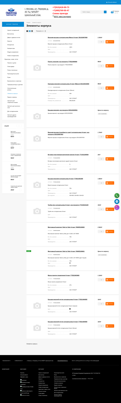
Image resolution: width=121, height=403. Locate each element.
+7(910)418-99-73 (61, 7)
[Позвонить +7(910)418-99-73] (116, 195)
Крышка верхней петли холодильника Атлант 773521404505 (67, 299)
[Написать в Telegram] (116, 201)
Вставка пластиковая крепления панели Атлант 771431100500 (68, 154)
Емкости (40, 379)
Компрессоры (42, 383)
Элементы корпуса (58, 383)
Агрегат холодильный (44, 372)
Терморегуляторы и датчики (60, 379)
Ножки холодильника (43, 387)
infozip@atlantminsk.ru (63, 360)
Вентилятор (41, 374)
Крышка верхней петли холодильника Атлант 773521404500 (67, 321)
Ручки (55, 374)
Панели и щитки (42, 391)
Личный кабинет (24, 374)
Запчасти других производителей (58, 395)
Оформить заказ (24, 377)
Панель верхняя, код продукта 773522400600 (62, 61)
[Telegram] (71, 16)
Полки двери (41, 393)
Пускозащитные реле (59, 372)
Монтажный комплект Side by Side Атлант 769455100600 (66, 227)
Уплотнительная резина (60, 381)
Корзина (22, 372)
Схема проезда (60, 13)
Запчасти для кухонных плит (60, 390)
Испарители (41, 381)
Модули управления (43, 385)
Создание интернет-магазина (79, 378)
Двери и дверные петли (44, 377)
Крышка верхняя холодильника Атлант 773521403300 (65, 178)
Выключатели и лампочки (60, 377)
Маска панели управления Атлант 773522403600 (63, 275)
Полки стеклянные (43, 395)
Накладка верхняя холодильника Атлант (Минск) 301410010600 (68, 84)
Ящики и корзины (58, 385)
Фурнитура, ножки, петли (44, 389)
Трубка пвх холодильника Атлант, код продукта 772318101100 (68, 205)
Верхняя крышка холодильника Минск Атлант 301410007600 (67, 37)
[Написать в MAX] (116, 207)
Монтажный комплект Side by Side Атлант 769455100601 (66, 251)
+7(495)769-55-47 (61, 10)
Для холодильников (58, 392)
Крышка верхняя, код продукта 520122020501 (62, 110)
